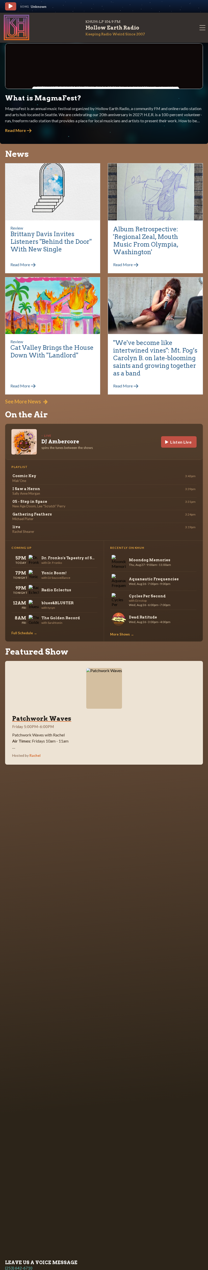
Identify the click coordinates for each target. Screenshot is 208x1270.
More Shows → (122, 634)
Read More (16, 130)
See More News (23, 401)
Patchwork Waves (41, 718)
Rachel (35, 755)
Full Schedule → (24, 633)
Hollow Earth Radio (112, 28)
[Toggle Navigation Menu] (202, 28)
